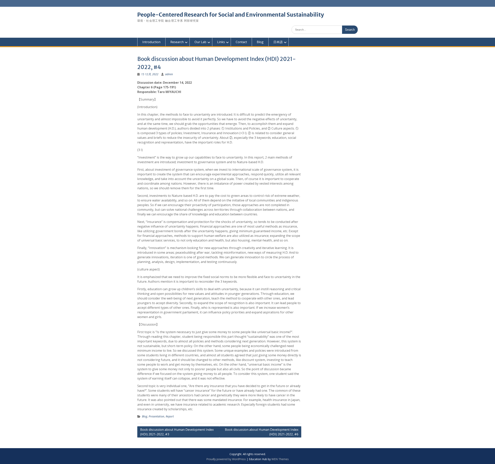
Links (221, 42)
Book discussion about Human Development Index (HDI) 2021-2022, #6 (261, 431)
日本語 (278, 42)
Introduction (151, 42)
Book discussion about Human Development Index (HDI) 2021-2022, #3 (177, 431)
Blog (260, 42)
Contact (241, 42)
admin (169, 74)
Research (177, 42)
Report (170, 416)
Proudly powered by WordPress (226, 459)
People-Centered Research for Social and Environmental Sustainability (230, 14)
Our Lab (200, 42)
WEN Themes (280, 459)
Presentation (156, 416)
